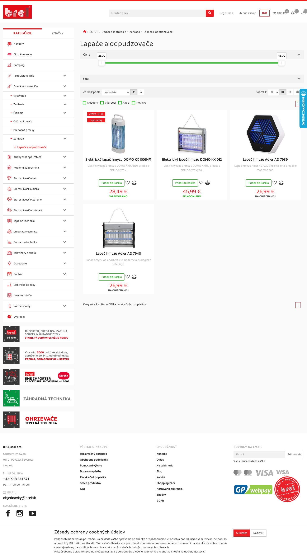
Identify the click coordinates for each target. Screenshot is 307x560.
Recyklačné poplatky (93, 477)
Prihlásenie (249, 13)
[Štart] (84, 32)
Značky (57, 33)
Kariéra (161, 477)
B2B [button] (264, 13)
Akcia (126, 103)
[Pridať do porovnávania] (134, 183)
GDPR (160, 500)
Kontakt (162, 454)
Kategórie (22, 33)
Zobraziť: (261, 92)
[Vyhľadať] (210, 13)
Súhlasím (241, 533)
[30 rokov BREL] (38, 334)
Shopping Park (166, 483)
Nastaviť (258, 533)
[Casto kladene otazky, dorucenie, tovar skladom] (38, 355)
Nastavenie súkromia (170, 489)
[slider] (101, 63)
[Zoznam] (290, 92)
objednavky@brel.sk (19, 498)
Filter (86, 78)
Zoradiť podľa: (92, 92)
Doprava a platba (90, 471)
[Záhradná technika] (38, 398)
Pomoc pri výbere (91, 465)
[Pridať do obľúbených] (127, 183)
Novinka (141, 103)
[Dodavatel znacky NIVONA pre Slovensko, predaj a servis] (38, 377)
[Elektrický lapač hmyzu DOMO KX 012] (192, 134)
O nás (160, 459)
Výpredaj (110, 103)
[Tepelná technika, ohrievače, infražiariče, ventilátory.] (38, 419)
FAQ (82, 489)
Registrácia (226, 13)
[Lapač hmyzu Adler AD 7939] (265, 134)
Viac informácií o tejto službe (249, 461)
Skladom (92, 103)
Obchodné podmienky (94, 459)
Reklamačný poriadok (93, 454)
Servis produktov (90, 483)
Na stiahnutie (165, 465)
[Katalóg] (282, 92)
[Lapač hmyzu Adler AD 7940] (118, 228)
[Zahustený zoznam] (297, 92)
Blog (159, 471)
